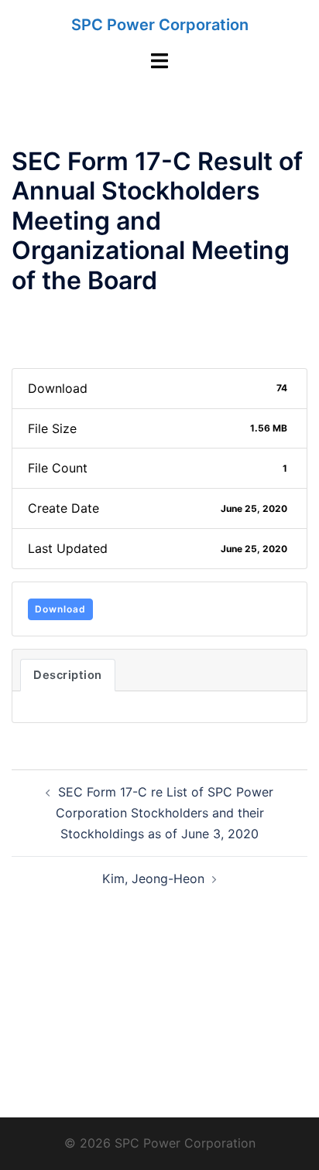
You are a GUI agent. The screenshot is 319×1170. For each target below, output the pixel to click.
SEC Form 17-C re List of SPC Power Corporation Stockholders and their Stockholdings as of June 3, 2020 (165, 812)
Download (60, 609)
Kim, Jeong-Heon (153, 878)
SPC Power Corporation (160, 24)
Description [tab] (67, 675)
